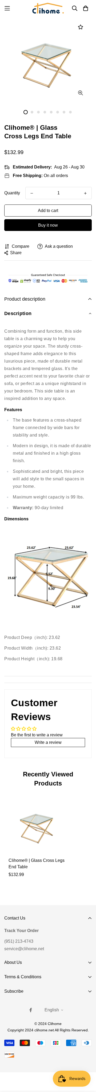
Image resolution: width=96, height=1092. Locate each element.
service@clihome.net (24, 948)
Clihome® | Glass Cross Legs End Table (37, 863)
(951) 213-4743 (18, 941)
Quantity (12, 193)
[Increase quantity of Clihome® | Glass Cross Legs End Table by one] (85, 193)
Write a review (48, 742)
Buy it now (48, 225)
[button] (48, 313)
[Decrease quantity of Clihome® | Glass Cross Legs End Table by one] (32, 193)
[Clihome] (48, 8)
